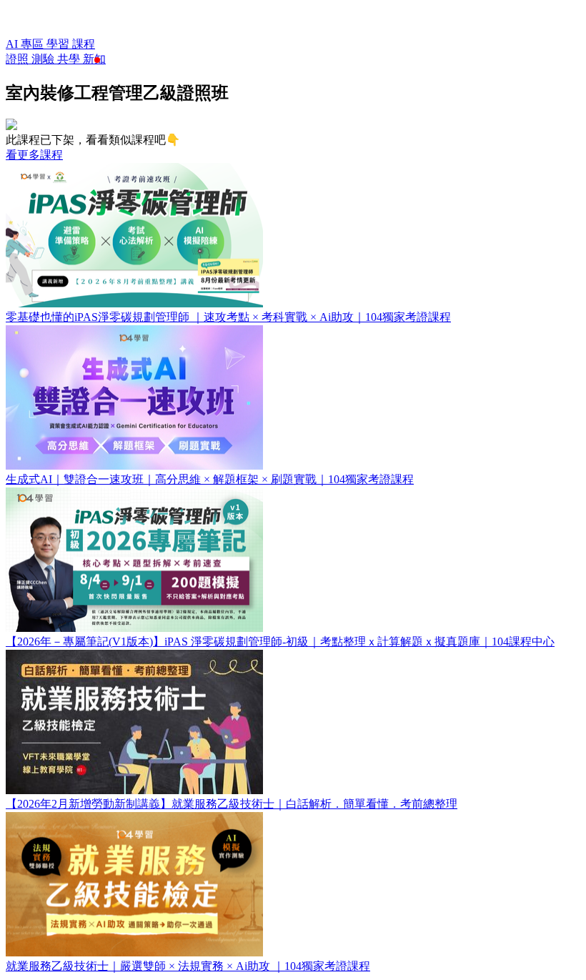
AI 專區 (26, 44)
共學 (70, 59)
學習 (59, 44)
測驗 (44, 59)
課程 (83, 44)
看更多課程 (34, 155)
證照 (18, 59)
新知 (94, 59)
